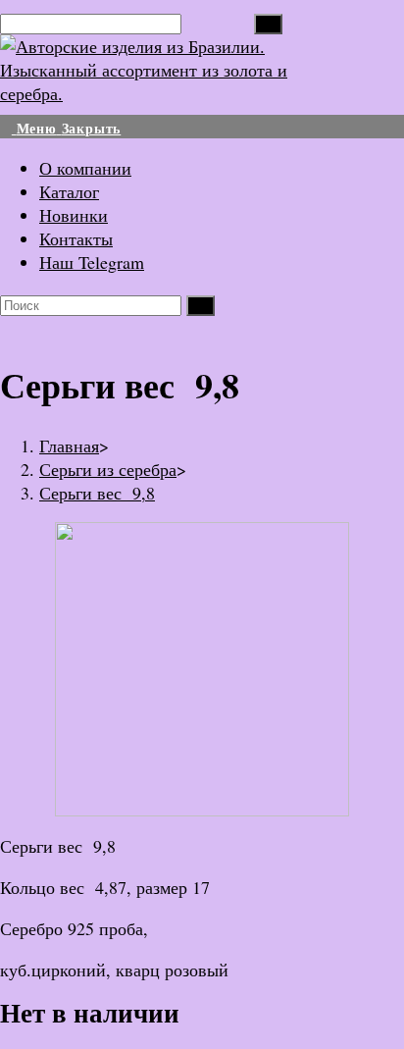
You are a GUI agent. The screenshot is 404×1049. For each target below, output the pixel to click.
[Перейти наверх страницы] (7, 1037)
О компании (85, 168)
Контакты (76, 238)
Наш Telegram (91, 262)
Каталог (69, 191)
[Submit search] (200, 305)
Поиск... (217, 21)
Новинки (73, 215)
